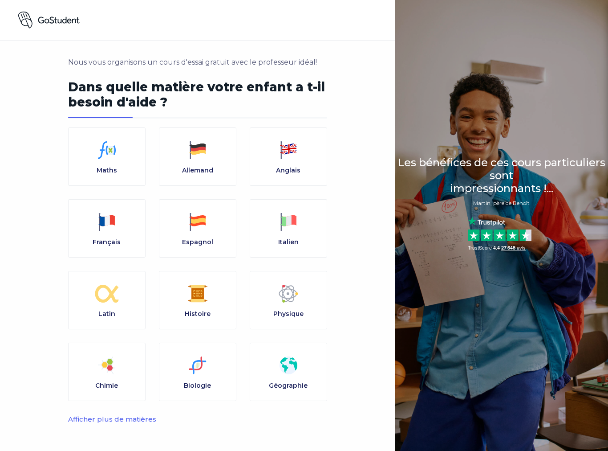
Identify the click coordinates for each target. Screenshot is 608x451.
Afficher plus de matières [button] (112, 419)
